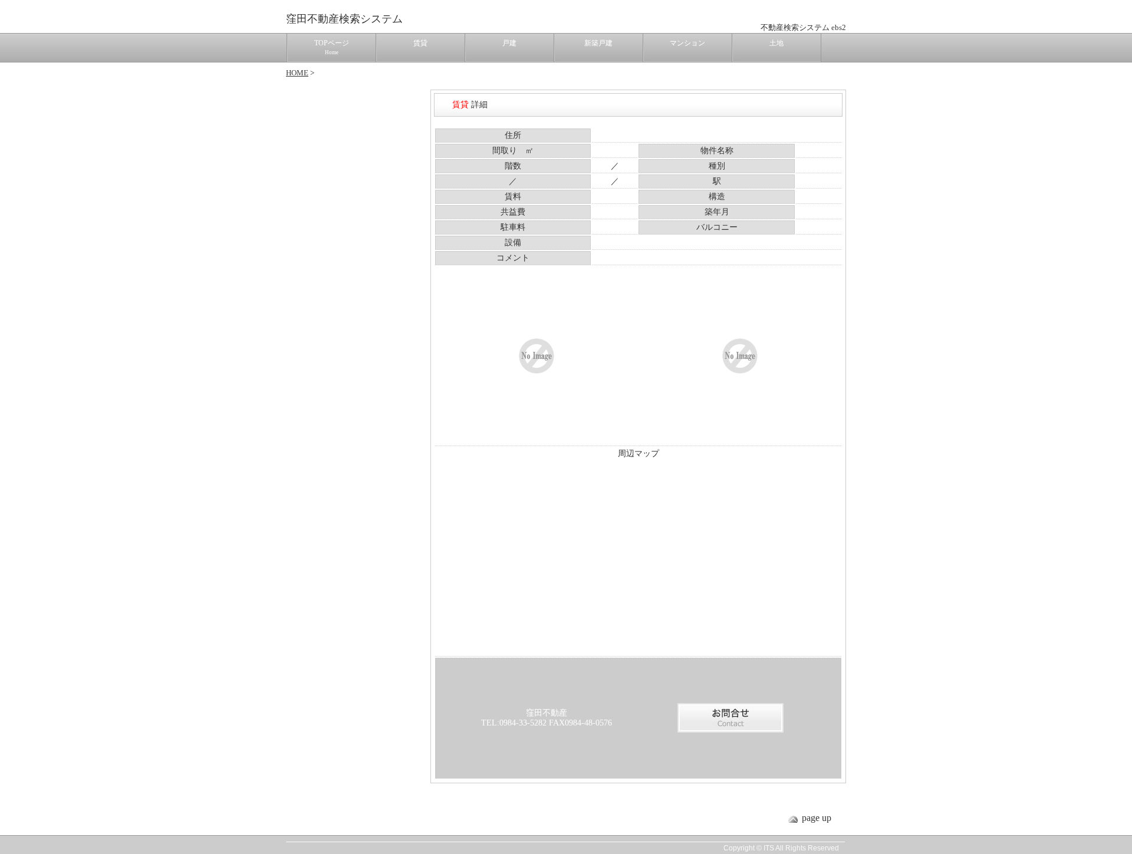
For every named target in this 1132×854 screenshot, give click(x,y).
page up (816, 818)
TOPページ (331, 47)
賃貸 (420, 43)
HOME (297, 72)
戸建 (509, 43)
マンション (687, 43)
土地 (776, 43)
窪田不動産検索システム (344, 19)
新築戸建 (598, 43)
